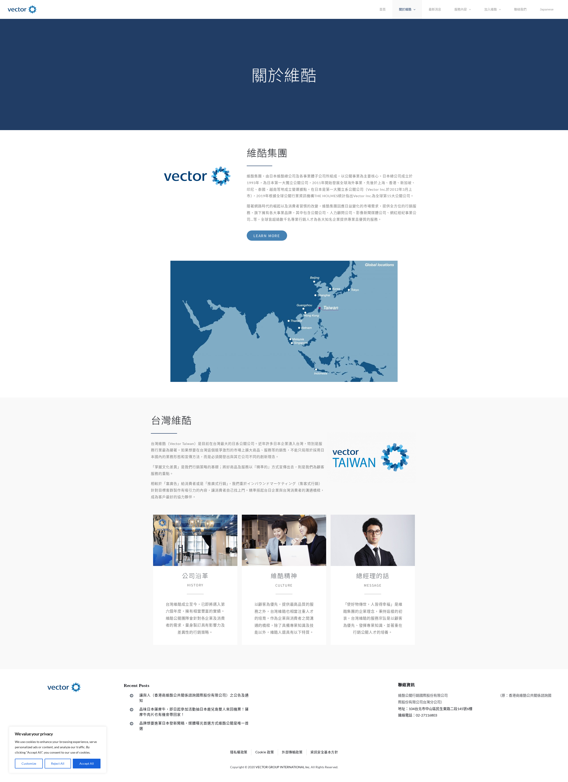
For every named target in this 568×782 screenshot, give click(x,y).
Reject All (57, 763)
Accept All (86, 763)
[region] (57, 749)
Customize (29, 763)
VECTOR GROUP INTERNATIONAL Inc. (283, 767)
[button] (407, 9)
